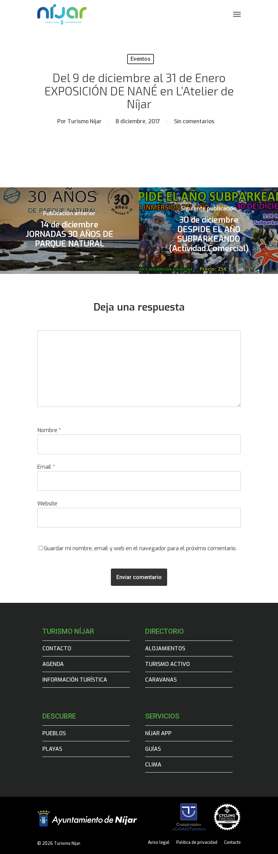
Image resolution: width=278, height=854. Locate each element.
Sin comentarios (194, 121)
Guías (153, 749)
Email (46, 466)
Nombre (49, 430)
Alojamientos (165, 648)
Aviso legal (159, 842)
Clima (153, 764)
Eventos (141, 59)
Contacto (56, 648)
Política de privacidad (196, 842)
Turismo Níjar (84, 121)
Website (47, 503)
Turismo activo (167, 664)
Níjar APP (158, 733)
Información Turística (74, 679)
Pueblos (54, 733)
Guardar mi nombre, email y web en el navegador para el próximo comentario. (140, 548)
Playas (52, 749)
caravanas (161, 679)
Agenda (53, 664)
